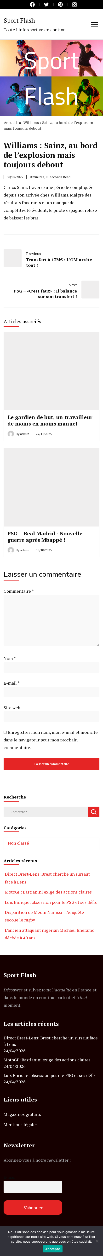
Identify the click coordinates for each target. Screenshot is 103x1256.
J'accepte (52, 1249)
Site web (12, 707)
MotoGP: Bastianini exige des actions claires (48, 892)
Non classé (18, 843)
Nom (10, 658)
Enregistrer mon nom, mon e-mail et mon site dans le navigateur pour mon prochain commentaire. (51, 739)
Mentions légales (21, 1124)
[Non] (97, 1241)
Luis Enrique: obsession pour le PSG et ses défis (51, 902)
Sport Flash (19, 20)
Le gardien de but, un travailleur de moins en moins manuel (49, 420)
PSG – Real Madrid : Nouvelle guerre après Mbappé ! (44, 536)
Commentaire (19, 591)
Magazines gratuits (22, 1114)
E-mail (11, 683)
